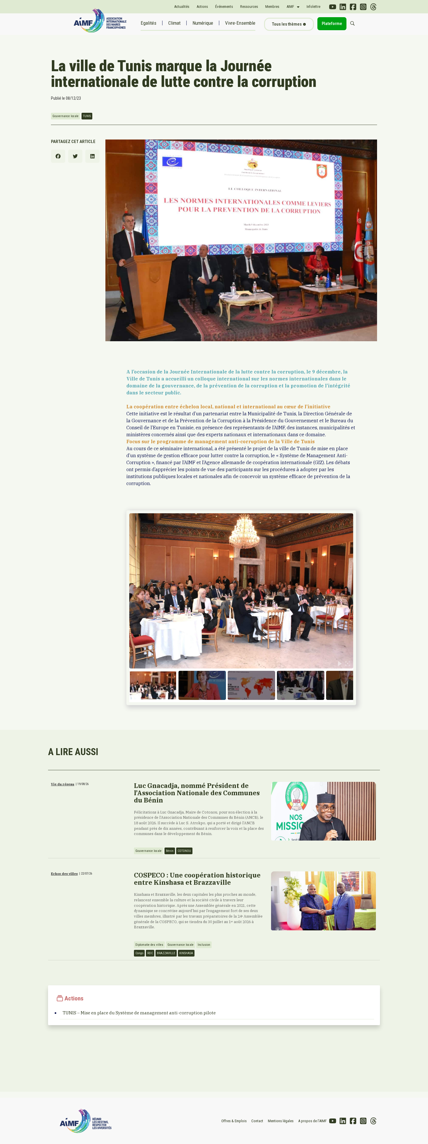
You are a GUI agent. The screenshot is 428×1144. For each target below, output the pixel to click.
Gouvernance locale (65, 116)
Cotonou (184, 851)
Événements (224, 6)
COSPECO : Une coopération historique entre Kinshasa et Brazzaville (197, 878)
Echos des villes (64, 874)
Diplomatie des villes (149, 945)
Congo (139, 953)
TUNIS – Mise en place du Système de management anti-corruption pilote (139, 1013)
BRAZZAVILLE (166, 953)
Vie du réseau (62, 784)
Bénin (170, 851)
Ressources (249, 6)
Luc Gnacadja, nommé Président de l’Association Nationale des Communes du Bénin (197, 792)
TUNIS (87, 116)
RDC (150, 953)
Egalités (148, 23)
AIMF (290, 6)
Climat (174, 23)
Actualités (181, 6)
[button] (58, 156)
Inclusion (204, 945)
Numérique (202, 23)
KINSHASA (186, 953)
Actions (202, 6)
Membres (272, 6)
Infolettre (313, 6)
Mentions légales (280, 1121)
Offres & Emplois (234, 1121)
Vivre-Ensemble (240, 23)
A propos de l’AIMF (312, 1121)
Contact (257, 1121)
